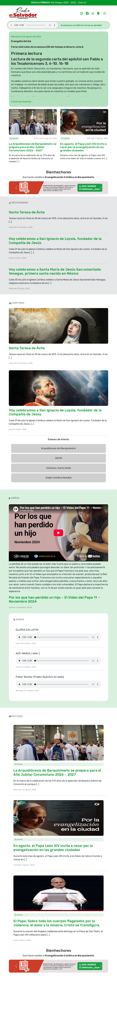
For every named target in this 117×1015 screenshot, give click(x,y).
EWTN (58, 458)
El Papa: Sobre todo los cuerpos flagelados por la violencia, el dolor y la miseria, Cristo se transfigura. (56, 923)
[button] (104, 13)
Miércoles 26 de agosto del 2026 (26, 36)
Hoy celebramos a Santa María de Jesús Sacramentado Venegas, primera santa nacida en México (55, 271)
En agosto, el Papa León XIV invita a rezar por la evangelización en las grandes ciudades (83, 147)
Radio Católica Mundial (58, 477)
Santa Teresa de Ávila (27, 212)
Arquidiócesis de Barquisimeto (58, 448)
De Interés (14, 138)
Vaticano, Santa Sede (58, 468)
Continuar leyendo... (22, 101)
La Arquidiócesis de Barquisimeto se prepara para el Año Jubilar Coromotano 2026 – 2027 (32, 147)
